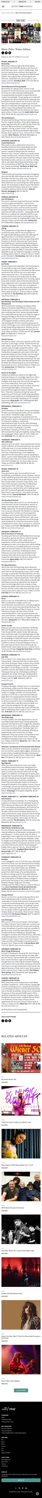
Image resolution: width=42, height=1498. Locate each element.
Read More (4, 1082)
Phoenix (3, 1464)
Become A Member (6, 1428)
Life (2, 1448)
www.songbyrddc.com (8, 853)
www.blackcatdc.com (11, 743)
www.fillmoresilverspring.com (11, 974)
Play (2, 1450)
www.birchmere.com (19, 822)
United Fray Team (6, 1419)
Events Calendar (5, 1453)
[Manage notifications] (37, 1493)
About (3, 1417)
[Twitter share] (2, 52)
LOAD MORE (21, 1390)
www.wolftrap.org (25, 168)
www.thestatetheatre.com (21, 137)
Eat (2, 1077)
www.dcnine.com (7, 465)
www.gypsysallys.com (8, 561)
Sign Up (21, 1480)
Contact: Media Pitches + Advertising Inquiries (13, 1433)
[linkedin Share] (9, 52)
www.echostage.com (8, 793)
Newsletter (22, 1)
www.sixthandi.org (7, 193)
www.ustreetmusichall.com (10, 83)
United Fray (4, 1466)
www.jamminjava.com (9, 336)
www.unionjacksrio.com (22, 403)
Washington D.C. (5, 1459)
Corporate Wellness (6, 1431)
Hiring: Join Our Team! (7, 1422)
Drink (2, 1442)
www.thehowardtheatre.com (11, 916)
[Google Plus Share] (19, 1488)
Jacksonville (4, 1462)
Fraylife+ (38, 1)
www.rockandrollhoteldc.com (11, 497)
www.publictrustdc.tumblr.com (26, 114)
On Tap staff (25, 57)
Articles (8, 13)
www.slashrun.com (28, 757)
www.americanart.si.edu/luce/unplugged (26, 891)
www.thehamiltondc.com (9, 258)
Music (12, 13)
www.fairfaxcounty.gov (23, 651)
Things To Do (5, 1)
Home (3, 13)
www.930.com (30, 436)
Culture (3, 1446)
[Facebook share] (6, 52)
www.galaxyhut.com (30, 222)
